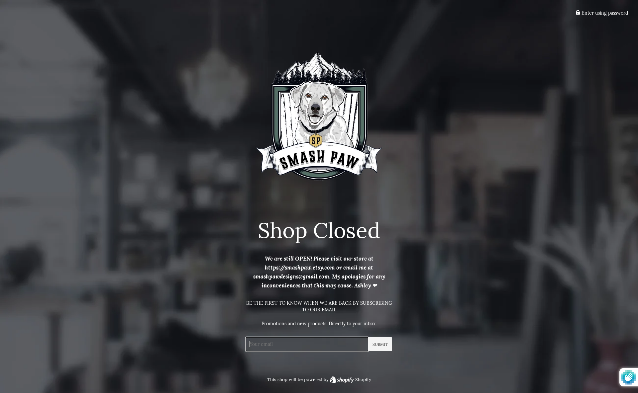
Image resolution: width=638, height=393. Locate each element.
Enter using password (604, 13)
